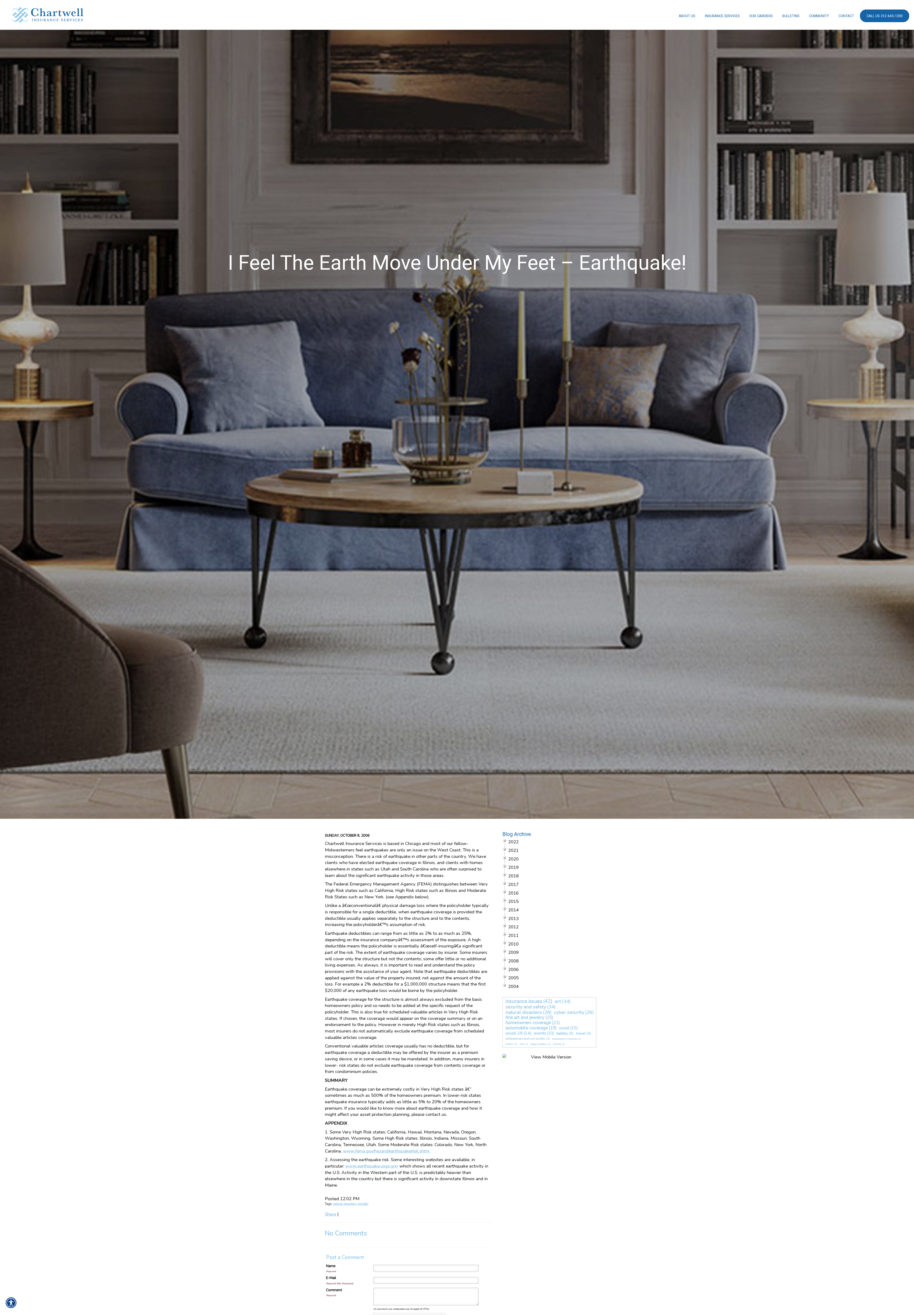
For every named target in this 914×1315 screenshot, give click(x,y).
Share (330, 1214)
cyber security (569, 1012)
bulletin (363, 1204)
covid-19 (514, 1033)
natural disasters (345, 1204)
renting (557, 1044)
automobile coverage (527, 1028)
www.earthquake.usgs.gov (371, 1166)
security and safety (526, 1007)
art (558, 1001)
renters (509, 1044)
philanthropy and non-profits (525, 1039)
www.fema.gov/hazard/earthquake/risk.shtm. (386, 1151)
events (540, 1033)
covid (564, 1028)
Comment (334, 1290)
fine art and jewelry (525, 1017)
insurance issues (524, 1001)
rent (522, 1044)
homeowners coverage (528, 1023)
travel (581, 1033)
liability (562, 1033)
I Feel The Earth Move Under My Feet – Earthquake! (457, 263)
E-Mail (331, 1277)
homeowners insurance (564, 1039)
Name (331, 1266)
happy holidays (538, 1044)
